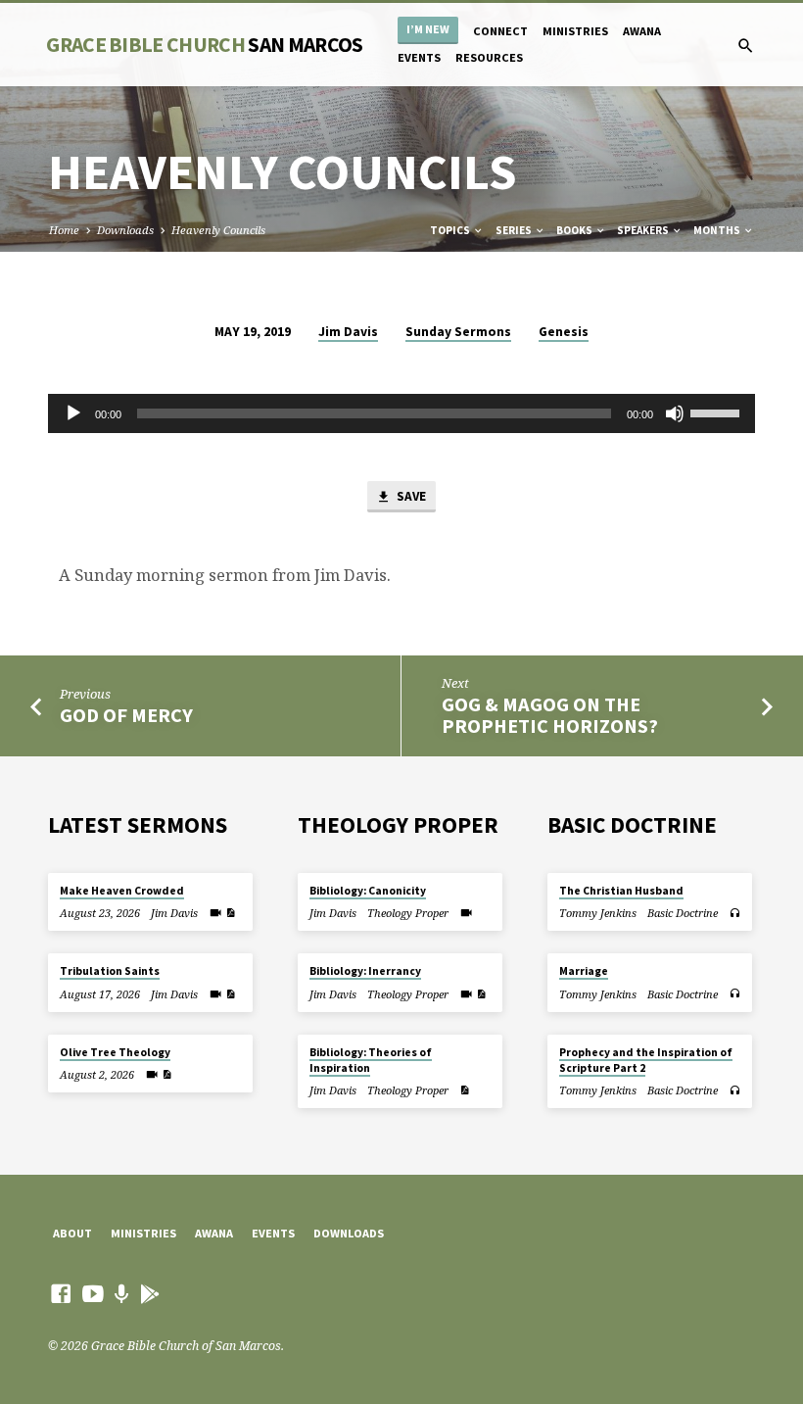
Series (515, 230)
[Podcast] (122, 1294)
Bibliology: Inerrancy (365, 971)
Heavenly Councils (218, 229)
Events (419, 57)
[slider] (717, 411)
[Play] (73, 413)
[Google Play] (150, 1294)
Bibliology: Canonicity (367, 890)
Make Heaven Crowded (122, 890)
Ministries (575, 31)
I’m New (427, 29)
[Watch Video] (215, 912)
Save (410, 496)
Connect (500, 31)
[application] (401, 413)
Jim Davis (348, 331)
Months (717, 230)
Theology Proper (408, 912)
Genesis (564, 331)
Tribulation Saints (110, 971)
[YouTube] (93, 1293)
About (72, 1233)
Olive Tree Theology (115, 1052)
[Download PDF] (230, 912)
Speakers (644, 230)
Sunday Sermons (458, 331)
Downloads (125, 229)
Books (575, 230)
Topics (451, 230)
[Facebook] (60, 1293)
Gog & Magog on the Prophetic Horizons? (550, 716)
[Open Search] (745, 45)
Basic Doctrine (682, 912)
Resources (489, 57)
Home (64, 229)
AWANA (642, 31)
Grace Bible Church (204, 44)
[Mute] (675, 413)
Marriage (583, 971)
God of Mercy (126, 715)
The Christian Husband (621, 890)
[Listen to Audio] (734, 913)
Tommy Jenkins (598, 912)
